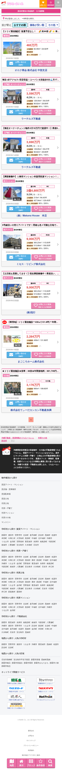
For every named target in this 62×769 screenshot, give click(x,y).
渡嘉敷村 (11, 591)
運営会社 (31, 731)
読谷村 (41, 535)
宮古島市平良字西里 (22, 659)
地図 (12, 765)
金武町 (12, 541)
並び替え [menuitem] (6, 25)
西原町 (27, 538)
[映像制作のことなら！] (46, 680)
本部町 (4, 538)
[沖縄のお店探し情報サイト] (16, 680)
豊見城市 (28, 541)
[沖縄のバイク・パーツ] (46, 688)
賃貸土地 (5, 498)
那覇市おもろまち (41, 662)
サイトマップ (31, 740)
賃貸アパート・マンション (12, 484)
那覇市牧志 (6, 666)
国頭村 (27, 560)
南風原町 (43, 541)
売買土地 (5, 503)
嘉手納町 (33, 535)
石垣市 (36, 544)
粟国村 (19, 591)
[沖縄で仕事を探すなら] (16, 696)
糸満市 (36, 541)
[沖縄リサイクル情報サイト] (16, 705)
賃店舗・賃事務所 (9, 489)
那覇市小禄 (54, 662)
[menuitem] (19, 25)
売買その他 (6, 517)
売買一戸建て (7, 508)
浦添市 (11, 535)
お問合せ (31, 736)
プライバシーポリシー (31, 745)
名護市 (54, 535)
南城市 (4, 544)
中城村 (34, 538)
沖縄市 (49, 538)
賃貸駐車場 (6, 493)
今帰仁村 (11, 538)
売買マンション (8, 512)
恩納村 (47, 535)
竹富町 (51, 588)
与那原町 (52, 541)
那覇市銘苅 (6, 662)
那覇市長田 (28, 662)
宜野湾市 (18, 535)
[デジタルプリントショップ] (46, 696)
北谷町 (26, 535)
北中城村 (41, 538)
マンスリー (6, 522)
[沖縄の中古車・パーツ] (16, 688)
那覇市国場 (35, 659)
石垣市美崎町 (7, 659)
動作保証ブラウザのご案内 (31, 755)
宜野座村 (20, 541)
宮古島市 (20, 544)
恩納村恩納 (45, 659)
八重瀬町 (11, 544)
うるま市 (5, 541)
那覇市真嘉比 (17, 662)
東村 (33, 560)
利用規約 (31, 750)
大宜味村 (20, 538)
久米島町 (28, 544)
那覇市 (4, 535)
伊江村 (51, 566)
